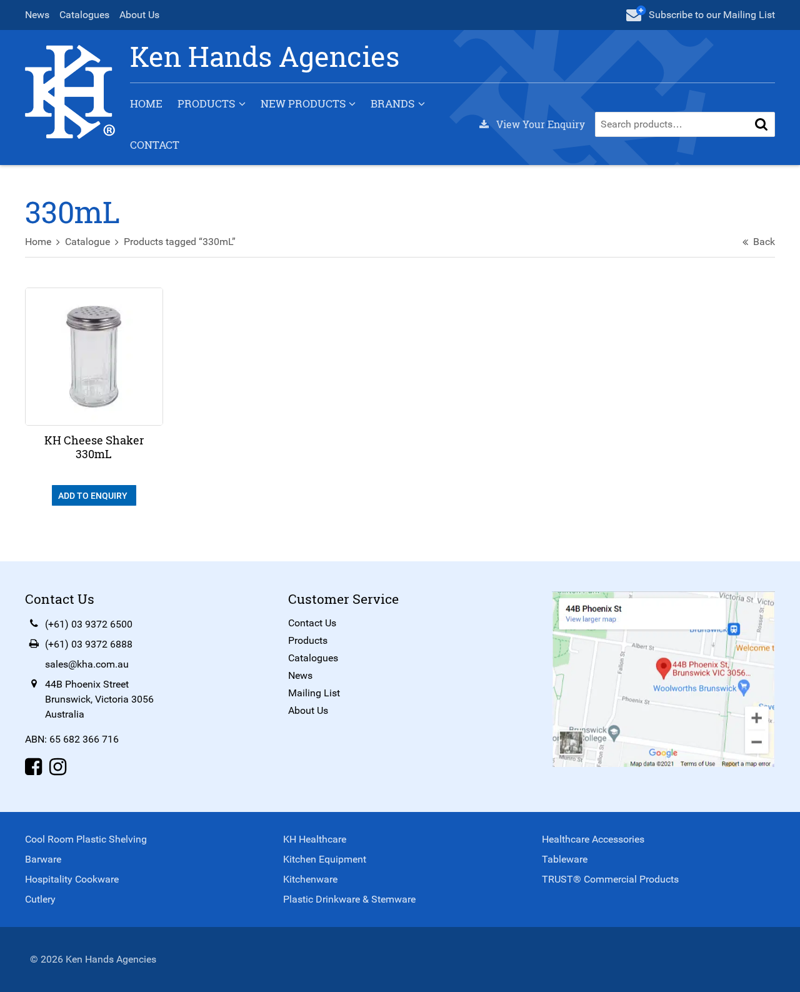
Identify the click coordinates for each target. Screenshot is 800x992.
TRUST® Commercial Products (610, 879)
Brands (392, 103)
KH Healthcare (314, 839)
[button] (761, 124)
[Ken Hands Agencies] (70, 91)
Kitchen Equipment (324, 859)
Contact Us (312, 623)
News (37, 15)
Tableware (565, 859)
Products (206, 103)
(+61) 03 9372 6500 (88, 624)
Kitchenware (310, 879)
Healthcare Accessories (593, 839)
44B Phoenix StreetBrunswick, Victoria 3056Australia (99, 699)
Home (146, 103)
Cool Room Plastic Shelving (86, 839)
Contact (154, 145)
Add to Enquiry (93, 496)
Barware (43, 859)
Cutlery (40, 899)
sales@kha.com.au (87, 664)
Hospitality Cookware (72, 879)
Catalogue (87, 242)
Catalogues (84, 15)
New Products (303, 103)
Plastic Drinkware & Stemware (349, 899)
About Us (139, 15)
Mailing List (314, 693)
